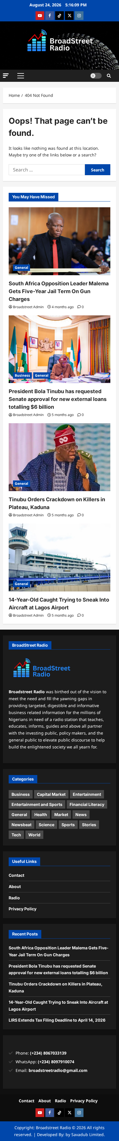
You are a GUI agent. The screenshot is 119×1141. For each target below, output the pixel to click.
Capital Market (51, 794)
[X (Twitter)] (69, 15)
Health (40, 814)
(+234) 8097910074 (56, 1061)
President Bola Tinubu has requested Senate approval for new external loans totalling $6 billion (58, 399)
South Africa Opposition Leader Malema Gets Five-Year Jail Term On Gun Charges (59, 291)
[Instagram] (79, 15)
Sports (68, 824)
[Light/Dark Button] (96, 76)
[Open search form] (109, 75)
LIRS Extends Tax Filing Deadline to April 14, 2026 (57, 1020)
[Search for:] (47, 169)
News (81, 814)
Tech (16, 834)
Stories (89, 824)
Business (22, 375)
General (21, 267)
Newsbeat (21, 824)
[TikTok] (59, 15)
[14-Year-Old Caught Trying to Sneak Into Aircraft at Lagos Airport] (59, 557)
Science (46, 824)
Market (61, 814)
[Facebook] (49, 15)
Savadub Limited (87, 1134)
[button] (6, 75)
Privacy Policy (22, 908)
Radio (14, 897)
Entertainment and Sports (37, 804)
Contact (16, 875)
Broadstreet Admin (28, 306)
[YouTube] (40, 15)
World (34, 834)
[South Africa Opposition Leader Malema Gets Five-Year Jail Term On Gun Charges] (59, 241)
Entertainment (87, 794)
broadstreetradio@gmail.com (58, 1070)
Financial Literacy (87, 804)
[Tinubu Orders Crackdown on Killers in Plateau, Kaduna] (59, 457)
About (15, 886)
